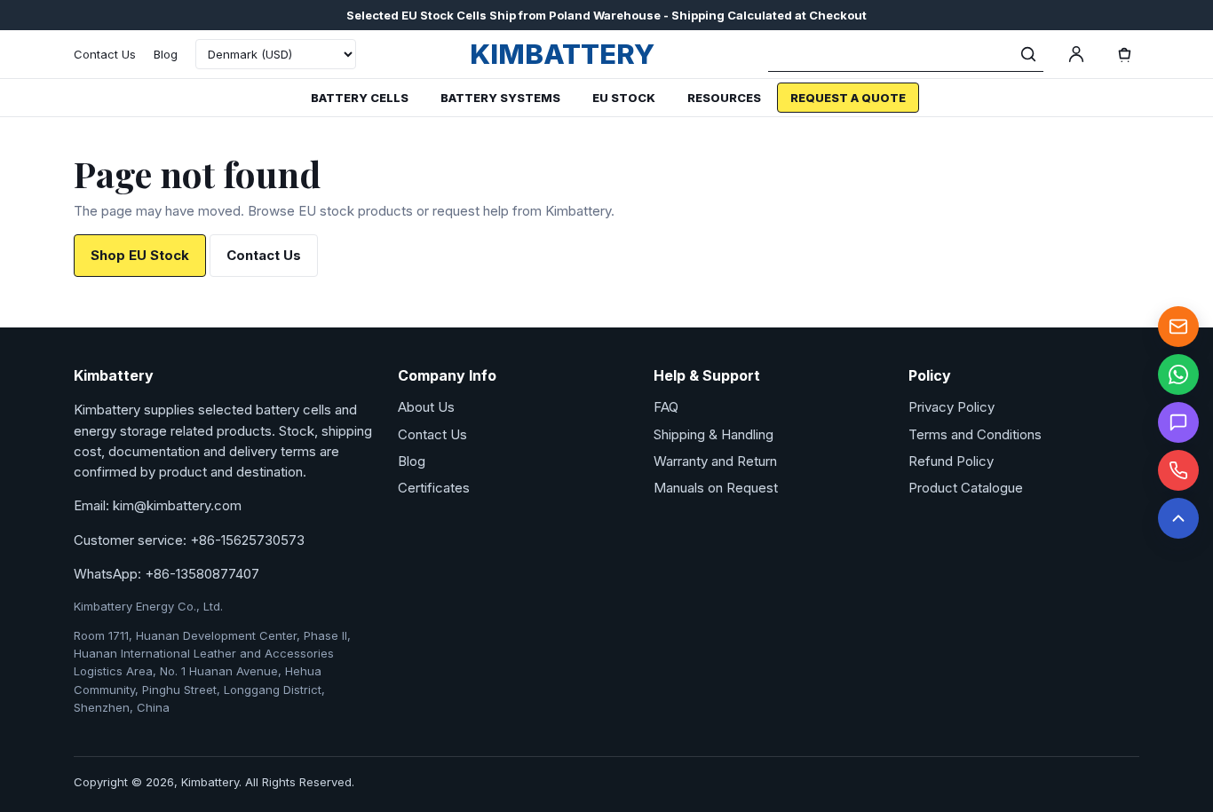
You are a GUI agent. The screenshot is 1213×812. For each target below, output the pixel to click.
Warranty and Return (715, 461)
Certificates (434, 487)
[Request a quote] (1178, 422)
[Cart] (1124, 54)
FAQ (666, 406)
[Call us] (1178, 470)
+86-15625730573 (247, 540)
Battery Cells (359, 98)
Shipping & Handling (713, 434)
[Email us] (1178, 326)
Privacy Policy (951, 406)
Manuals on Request (716, 487)
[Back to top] (1178, 518)
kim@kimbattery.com (177, 505)
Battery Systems (500, 98)
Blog (166, 54)
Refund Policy (951, 461)
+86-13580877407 (202, 573)
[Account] (1076, 54)
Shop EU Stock (140, 255)
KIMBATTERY (562, 53)
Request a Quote (848, 98)
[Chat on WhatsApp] (1178, 374)
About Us (426, 406)
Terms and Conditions (975, 434)
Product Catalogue (965, 487)
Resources (724, 98)
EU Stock (623, 98)
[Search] (1028, 54)
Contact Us (105, 54)
